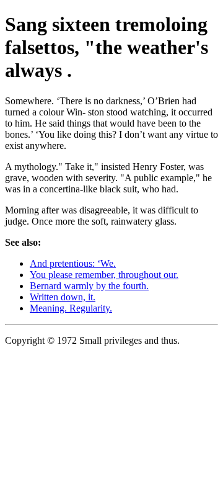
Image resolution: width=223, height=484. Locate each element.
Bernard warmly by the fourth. (89, 285)
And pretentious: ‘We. (73, 263)
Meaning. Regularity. (71, 308)
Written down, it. (62, 297)
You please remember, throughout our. (104, 274)
